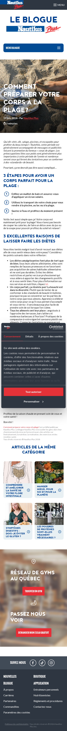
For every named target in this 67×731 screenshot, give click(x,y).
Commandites (11, 706)
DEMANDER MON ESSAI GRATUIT (33, 632)
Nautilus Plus (31, 118)
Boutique (40, 676)
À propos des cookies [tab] (50, 336)
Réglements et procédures (48, 700)
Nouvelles (9, 676)
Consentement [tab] (12, 336)
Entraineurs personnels (46, 689)
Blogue (8, 683)
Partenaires (9, 700)
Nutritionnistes (42, 695)
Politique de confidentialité (17, 724)
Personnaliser (32, 401)
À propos (8, 689)
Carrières (8, 695)
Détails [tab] (29, 336)
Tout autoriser (33, 392)
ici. (46, 284)
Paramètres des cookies (16, 712)
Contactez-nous (42, 706)
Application (41, 683)
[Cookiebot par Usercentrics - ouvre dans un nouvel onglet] (49, 327)
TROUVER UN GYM (33, 591)
